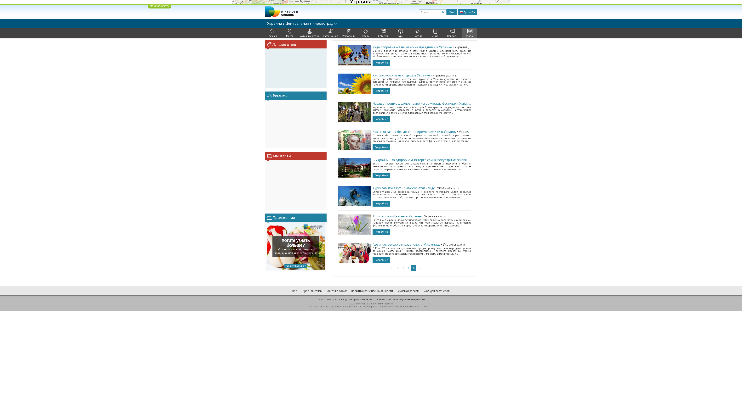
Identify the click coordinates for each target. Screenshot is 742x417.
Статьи (470, 36)
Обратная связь (311, 291)
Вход (452, 12)
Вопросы (452, 36)
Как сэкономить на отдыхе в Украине (401, 75)
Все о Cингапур (340, 299)
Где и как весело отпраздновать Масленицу (406, 244)
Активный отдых (309, 36)
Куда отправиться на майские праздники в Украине (412, 47)
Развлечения (330, 36)
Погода (418, 36)
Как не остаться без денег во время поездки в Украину (414, 132)
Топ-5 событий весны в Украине (397, 216)
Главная (272, 36)
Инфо (435, 36)
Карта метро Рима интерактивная (409, 299)
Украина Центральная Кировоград (300, 23)
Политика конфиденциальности (372, 291)
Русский (468, 12)
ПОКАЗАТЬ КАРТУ (159, 6)
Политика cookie (336, 291)
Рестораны (348, 36)
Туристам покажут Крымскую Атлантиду (404, 188)
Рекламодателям (408, 291)
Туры (400, 36)
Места (289, 36)
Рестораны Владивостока (360, 299)
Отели (365, 36)
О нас (293, 291)
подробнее (381, 62)
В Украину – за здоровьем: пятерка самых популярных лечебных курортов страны (435, 160)
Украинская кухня (382, 299)
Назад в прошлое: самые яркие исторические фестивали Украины (423, 103)
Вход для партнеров (436, 291)
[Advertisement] (296, 124)
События (383, 36)
